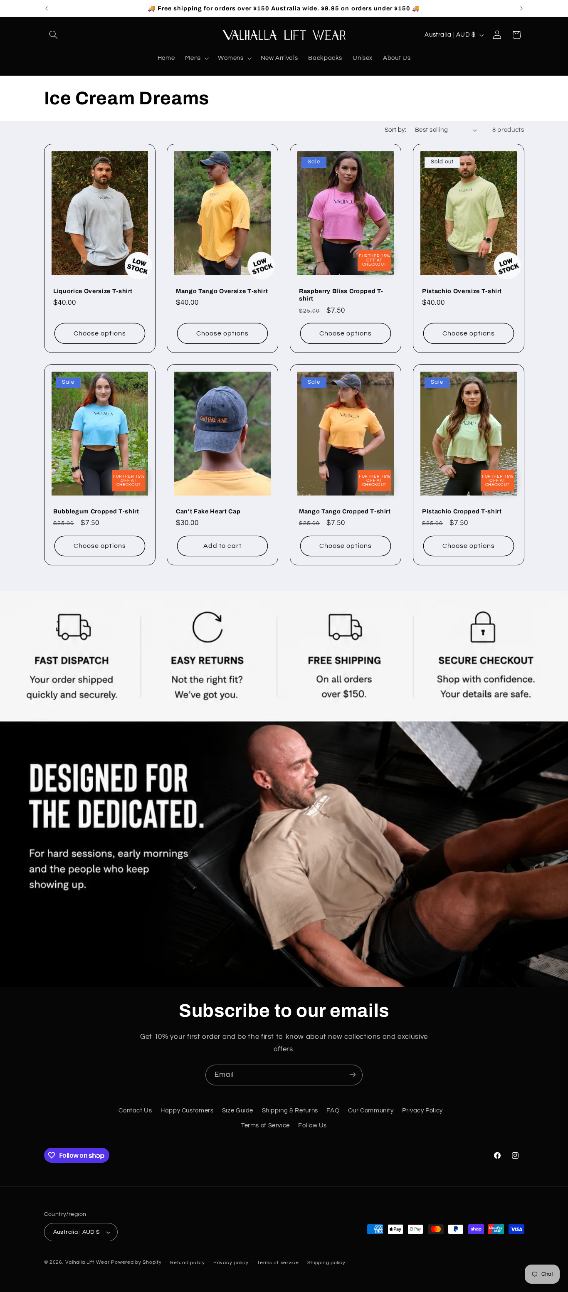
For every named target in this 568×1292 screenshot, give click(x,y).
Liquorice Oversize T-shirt (93, 290)
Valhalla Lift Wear (87, 1262)
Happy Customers (187, 1110)
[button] (53, 34)
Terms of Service (265, 1126)
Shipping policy (326, 1262)
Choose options (100, 333)
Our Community (371, 1110)
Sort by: (395, 130)
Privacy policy (230, 1262)
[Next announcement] (521, 8)
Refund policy (187, 1262)
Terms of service (278, 1262)
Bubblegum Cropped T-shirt (96, 511)
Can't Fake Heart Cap (208, 511)
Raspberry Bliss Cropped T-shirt (341, 294)
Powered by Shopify (136, 1262)
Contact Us (135, 1110)
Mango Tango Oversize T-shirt (222, 290)
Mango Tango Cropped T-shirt (345, 511)
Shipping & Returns (290, 1110)
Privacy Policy (422, 1110)
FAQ (332, 1110)
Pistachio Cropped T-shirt (462, 511)
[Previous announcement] (46, 8)
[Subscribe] (352, 1075)
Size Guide (237, 1110)
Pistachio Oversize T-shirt (462, 290)
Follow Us (312, 1126)
